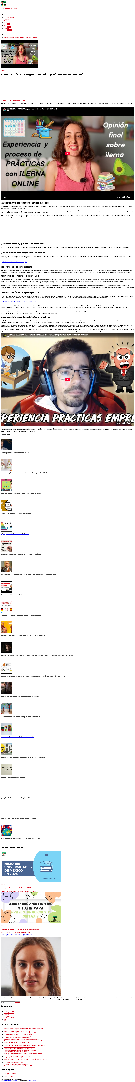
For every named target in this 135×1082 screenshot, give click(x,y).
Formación (7, 22)
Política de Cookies (9, 1076)
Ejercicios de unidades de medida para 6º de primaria (18, 1048)
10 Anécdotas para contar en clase (13, 1062)
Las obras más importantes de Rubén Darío (16, 1064)
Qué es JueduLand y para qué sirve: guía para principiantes (20, 1050)
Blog (5, 25)
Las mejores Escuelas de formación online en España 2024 (20, 1033)
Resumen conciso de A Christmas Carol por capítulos (18, 1065)
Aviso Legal (7, 1074)
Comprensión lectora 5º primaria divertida (15, 1051)
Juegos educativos (9, 1017)
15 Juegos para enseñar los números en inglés (16, 1037)
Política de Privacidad (10, 1073)
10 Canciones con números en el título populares (17, 1044)
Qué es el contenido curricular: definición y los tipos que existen (21, 1039)
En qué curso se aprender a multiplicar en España (17, 1056)
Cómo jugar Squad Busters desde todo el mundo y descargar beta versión (24, 1045)
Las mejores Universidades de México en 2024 (16, 888)
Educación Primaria (9, 17)
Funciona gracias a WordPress (9, 1080)
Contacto (9, 30)
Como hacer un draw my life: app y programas (16, 1042)
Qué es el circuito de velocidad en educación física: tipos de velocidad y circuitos (26, 1059)
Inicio (5, 14)
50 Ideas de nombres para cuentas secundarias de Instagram (21, 1058)
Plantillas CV (7, 20)
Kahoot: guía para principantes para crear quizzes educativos (21, 1034)
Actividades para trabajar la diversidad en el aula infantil (19, 1047)
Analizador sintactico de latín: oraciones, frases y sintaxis (20, 929)
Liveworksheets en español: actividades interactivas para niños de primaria (24, 1028)
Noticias (9, 27)
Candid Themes (32, 1080)
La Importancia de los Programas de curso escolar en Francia (21, 1030)
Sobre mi (6, 28)
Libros (8, 24)
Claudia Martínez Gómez (19, 100)
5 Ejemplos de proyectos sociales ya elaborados (17, 1055)
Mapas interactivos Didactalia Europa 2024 (16, 1061)
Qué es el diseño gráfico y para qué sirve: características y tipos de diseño (24, 1040)
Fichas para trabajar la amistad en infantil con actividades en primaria (23, 1053)
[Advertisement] (47, 89)
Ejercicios (6, 19)
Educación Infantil (9, 16)
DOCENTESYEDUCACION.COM (10, 9)
